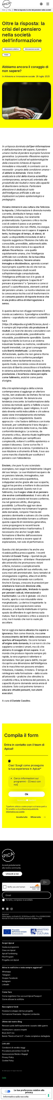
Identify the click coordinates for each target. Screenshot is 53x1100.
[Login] (41, 4)
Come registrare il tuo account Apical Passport (22, 996)
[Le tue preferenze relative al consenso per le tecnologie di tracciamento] (48, 1095)
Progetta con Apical (10, 960)
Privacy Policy (8, 1057)
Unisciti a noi (12, 874)
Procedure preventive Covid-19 (15, 1051)
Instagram (6, 981)
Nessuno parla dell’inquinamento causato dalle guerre (25, 1026)
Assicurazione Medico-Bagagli (15, 1054)
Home (3, 10)
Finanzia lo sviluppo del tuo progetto (17, 1011)
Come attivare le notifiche (13, 999)
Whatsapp (6, 972)
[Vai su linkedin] (7, 909)
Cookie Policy (8, 1060)
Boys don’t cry (8, 1033)
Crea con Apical (8, 950)
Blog (9, 10)
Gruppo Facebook (10, 978)
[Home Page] (7, 4)
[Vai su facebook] (3, 909)
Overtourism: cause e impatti (14, 1030)
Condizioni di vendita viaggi (13, 1048)
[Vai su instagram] (12, 909)
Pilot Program (8, 957)
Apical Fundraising (9, 953)
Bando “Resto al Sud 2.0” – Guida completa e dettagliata (26, 1036)
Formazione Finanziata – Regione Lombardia (20, 1014)
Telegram (6, 975)
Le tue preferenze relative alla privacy (29, 1091)
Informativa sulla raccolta (15, 1096)
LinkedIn (5, 984)
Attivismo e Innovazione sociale (20, 76)
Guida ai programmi (10, 947)
